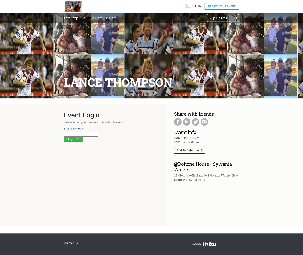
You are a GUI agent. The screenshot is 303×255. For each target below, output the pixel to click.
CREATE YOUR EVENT (222, 6)
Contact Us (71, 243)
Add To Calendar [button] (188, 150)
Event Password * (73, 128)
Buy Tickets (218, 18)
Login (72, 139)
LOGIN (196, 6)
